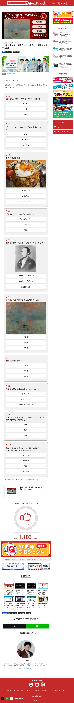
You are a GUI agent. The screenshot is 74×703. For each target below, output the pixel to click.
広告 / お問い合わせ (62, 132)
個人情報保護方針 (19, 690)
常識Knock (29, 479)
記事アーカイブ (61, 127)
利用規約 (9, 690)
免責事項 (44, 690)
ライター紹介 (60, 122)
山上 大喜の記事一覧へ (25, 668)
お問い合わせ (63, 690)
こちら (19, 479)
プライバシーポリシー (33, 690)
